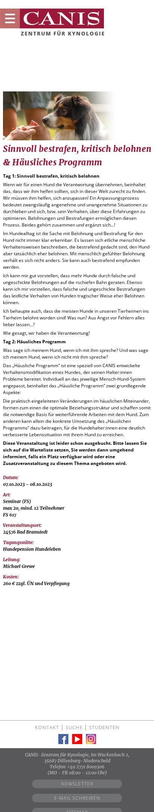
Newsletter (77, 784)
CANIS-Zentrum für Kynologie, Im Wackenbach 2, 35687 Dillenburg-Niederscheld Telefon (77, 760)
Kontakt (47, 727)
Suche (74, 727)
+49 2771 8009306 (85, 766)
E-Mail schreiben (77, 798)
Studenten (104, 727)
